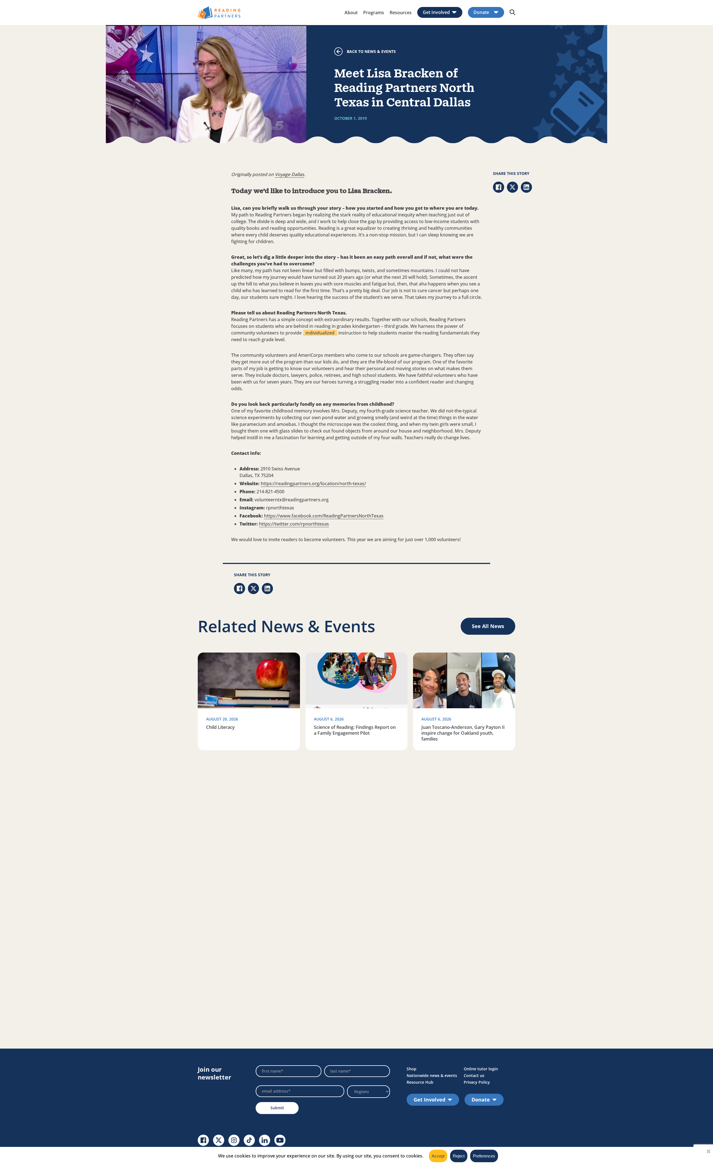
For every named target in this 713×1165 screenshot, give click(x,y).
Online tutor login (481, 1068)
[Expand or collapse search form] (512, 12)
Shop (411, 1068)
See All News (488, 626)
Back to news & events (371, 51)
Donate (481, 12)
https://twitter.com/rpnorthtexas (294, 524)
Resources (401, 12)
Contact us (474, 1075)
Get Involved (436, 12)
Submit (277, 1107)
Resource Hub (420, 1082)
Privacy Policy (477, 1082)
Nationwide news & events (432, 1075)
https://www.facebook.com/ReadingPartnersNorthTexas (324, 516)
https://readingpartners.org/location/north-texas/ (313, 483)
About (351, 12)
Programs (373, 12)
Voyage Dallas (289, 174)
